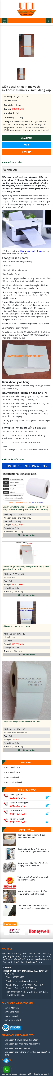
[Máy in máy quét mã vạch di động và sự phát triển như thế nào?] (9, 896)
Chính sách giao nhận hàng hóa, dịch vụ (22, 1043)
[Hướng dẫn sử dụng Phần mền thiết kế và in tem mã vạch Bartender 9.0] (9, 854)
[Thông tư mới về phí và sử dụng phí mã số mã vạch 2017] (9, 882)
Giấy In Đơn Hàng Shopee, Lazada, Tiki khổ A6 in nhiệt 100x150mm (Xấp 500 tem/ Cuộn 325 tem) (25, 508)
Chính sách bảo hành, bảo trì (17, 1048)
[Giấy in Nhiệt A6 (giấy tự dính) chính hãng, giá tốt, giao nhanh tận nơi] (26, 553)
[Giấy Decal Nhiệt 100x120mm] (26, 612)
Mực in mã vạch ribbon (31, 251)
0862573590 (18, 977)
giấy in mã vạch (12, 777)
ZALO (26, 145)
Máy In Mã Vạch (13, 767)
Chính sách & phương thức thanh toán (21, 1039)
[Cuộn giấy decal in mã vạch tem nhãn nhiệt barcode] (9, 840)
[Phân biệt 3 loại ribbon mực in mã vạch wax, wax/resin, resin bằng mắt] (9, 910)
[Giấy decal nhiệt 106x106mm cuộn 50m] (26, 690)
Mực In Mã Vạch (13, 772)
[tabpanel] (14, 932)
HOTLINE (26, 152)
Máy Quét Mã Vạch (14, 782)
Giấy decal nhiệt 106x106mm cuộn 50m (21, 721)
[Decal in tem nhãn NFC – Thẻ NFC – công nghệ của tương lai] (9, 868)
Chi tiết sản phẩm (26, 535)
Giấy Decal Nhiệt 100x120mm (16, 626)
